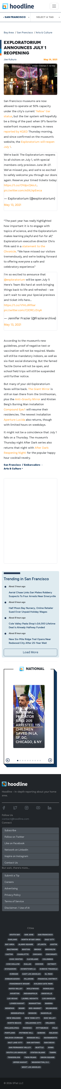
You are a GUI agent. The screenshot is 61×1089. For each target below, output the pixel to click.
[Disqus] (30, 520)
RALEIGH (53, 1033)
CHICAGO (37, 954)
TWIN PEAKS (30, 1057)
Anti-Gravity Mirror (27, 399)
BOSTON (26, 950)
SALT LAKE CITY (15, 1043)
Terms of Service (14, 901)
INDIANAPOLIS (30, 994)
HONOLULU (48, 989)
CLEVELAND (32, 959)
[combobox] (15, 17)
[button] (8, 760)
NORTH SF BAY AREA (30, 940)
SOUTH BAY (15, 935)
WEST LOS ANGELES (31, 1067)
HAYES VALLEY (15, 989)
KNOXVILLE (46, 994)
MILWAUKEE (51, 1008)
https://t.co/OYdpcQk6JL (20, 185)
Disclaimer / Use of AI (17, 908)
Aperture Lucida (14, 419)
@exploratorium (14, 279)
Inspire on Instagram (16, 856)
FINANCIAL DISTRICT (47, 979)
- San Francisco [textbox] (14, 17)
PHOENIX (27, 1028)
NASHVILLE (46, 1013)
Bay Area (9, 32)
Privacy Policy (12, 895)
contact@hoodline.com (15, 819)
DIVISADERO (10, 969)
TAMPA (52, 1053)
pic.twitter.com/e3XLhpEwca (23, 190)
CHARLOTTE (23, 954)
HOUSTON (14, 994)
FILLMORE (29, 979)
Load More (30, 652)
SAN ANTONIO (33, 1043)
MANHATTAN (35, 1003)
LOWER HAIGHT (17, 1003)
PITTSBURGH (42, 1028)
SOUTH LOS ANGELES (16, 1053)
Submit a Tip (12, 876)
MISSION (32, 1013)
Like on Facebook (14, 843)
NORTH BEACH (14, 1023)
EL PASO (49, 974)
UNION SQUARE (48, 1057)
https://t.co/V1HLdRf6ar (20, 305)
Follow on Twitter (14, 837)
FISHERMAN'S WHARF (20, 984)
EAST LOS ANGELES (31, 974)
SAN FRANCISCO (45, 935)
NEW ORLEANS (13, 1018)
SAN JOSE (28, 935)
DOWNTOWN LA (28, 969)
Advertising (11, 888)
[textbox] (46, 17)
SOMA (50, 1048)
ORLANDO (50, 1023)
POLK (54, 1028)
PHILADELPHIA (12, 1028)
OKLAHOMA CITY (33, 1023)
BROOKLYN (50, 950)
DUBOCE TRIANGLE (49, 969)
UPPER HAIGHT (20, 1062)
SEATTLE (39, 1048)
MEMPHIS (9, 1008)
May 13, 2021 (12, 205)
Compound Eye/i (14, 409)
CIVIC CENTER (16, 959)
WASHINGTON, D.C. (40, 1062)
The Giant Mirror (39, 389)
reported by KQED (16, 131)
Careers (9, 882)
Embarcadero (32, 465)
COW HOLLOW (13, 964)
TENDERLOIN (14, 1057)
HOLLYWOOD (33, 989)
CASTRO (9, 954)
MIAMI (22, 1008)
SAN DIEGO (49, 1043)
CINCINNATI (51, 954)
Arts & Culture (44, 32)
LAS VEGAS (12, 999)
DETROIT (52, 964)
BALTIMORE (12, 950)
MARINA (49, 1003)
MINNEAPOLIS (17, 1013)
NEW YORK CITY (32, 1018)
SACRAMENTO (50, 1038)
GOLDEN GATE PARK (43, 984)
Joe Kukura (10, 59)
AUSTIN (53, 944)
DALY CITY (49, 940)
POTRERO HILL (26, 1033)
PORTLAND (10, 1033)
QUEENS (41, 1033)
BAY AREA (9, 944)
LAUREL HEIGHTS (30, 999)
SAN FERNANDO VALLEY (20, 1048)
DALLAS (27, 964)
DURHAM (14, 974)
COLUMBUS (48, 959)
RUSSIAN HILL (33, 1038)
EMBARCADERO (12, 979)
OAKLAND (12, 940)
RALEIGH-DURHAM (14, 1038)
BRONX (37, 950)
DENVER (39, 964)
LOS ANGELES (48, 999)
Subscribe (10, 830)
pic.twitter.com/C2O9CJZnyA (23, 310)
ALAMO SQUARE (25, 944)
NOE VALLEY (50, 1018)
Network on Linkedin (16, 850)
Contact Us (11, 863)
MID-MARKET (35, 1008)
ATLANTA (42, 944)
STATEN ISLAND (37, 1053)
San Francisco (25, 32)
